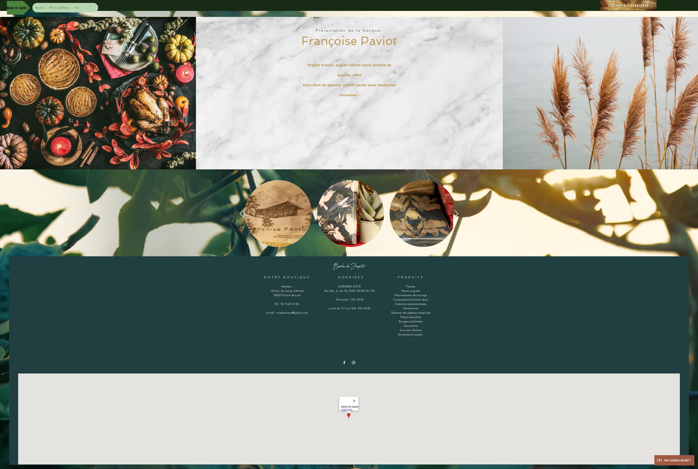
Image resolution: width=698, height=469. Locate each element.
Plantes (410, 286)
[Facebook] (344, 362)
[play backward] (242, 214)
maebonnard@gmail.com (292, 312)
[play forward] (456, 214)
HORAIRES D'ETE (349, 286)
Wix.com (373, 467)
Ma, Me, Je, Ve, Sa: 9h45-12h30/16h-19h (349, 291)
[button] (278, 213)
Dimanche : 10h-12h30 (350, 299)
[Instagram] (353, 362)
